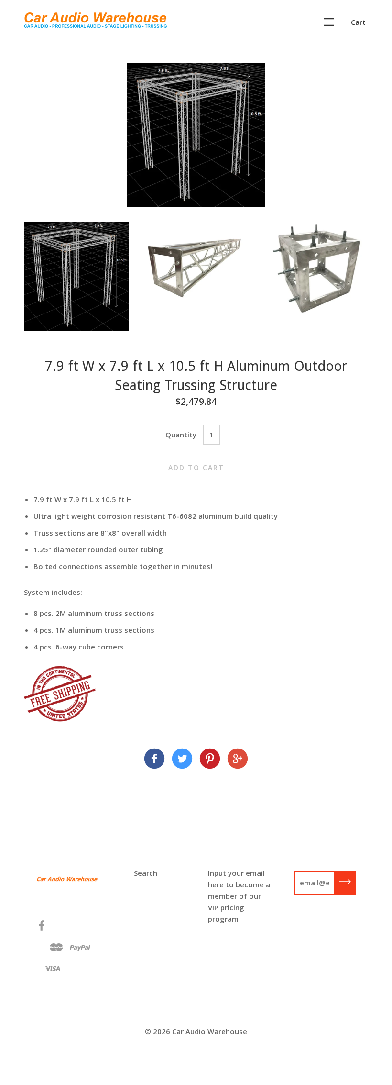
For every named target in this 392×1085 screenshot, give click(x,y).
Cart (358, 22)
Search (145, 873)
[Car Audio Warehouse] (154, 760)
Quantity (180, 434)
